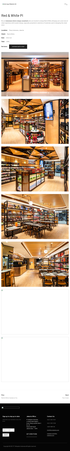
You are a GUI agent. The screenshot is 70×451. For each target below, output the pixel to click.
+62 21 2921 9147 (51, 419)
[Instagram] (49, 409)
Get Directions (31, 434)
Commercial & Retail (18, 47)
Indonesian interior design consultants (17, 21)
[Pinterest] (57, 409)
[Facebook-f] (53, 409)
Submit (6, 435)
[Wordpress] (65, 409)
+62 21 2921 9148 (51, 423)
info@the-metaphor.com (53, 430)
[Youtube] (61, 409)
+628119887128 (51, 426)
